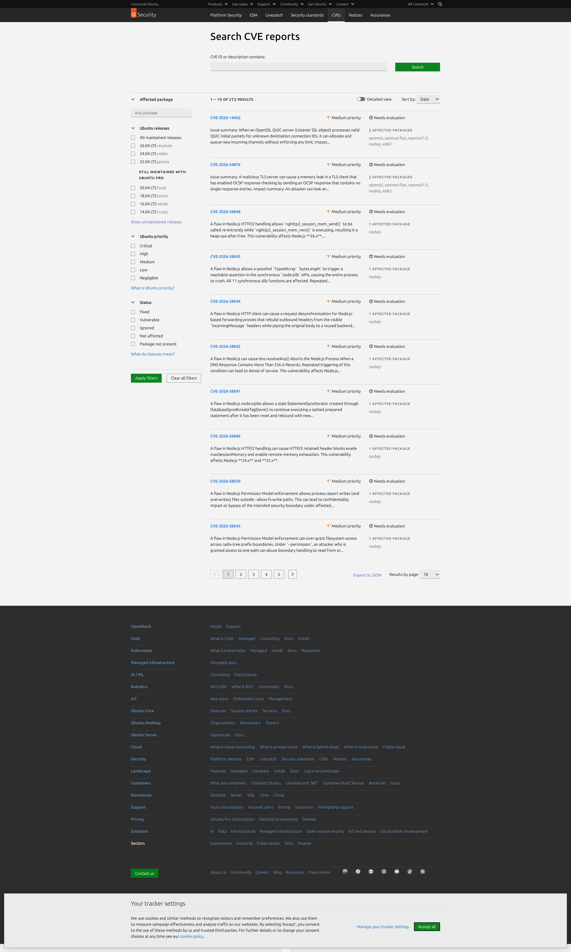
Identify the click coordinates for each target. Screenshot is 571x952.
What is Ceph (222, 638)
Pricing (284, 807)
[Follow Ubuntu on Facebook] (359, 873)
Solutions (139, 831)
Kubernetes (141, 650)
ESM (254, 15)
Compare (260, 771)
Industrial (244, 843)
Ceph (135, 638)
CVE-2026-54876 (225, 164)
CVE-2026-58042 (225, 346)
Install (215, 626)
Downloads (141, 795)
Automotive (221, 843)
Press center (319, 872)
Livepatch (274, 15)
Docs (288, 638)
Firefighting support (336, 807)
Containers (141, 783)
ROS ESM (218, 686)
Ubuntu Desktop (146, 722)
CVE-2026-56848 (225, 211)
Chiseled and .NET (302, 783)
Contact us (144, 873)
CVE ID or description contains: (237, 56)
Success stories (244, 710)
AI (212, 831)
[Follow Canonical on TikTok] (411, 873)
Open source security (325, 831)
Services (270, 710)
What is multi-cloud (361, 747)
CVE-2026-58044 (225, 301)
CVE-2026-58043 (225, 526)
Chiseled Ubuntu (266, 783)
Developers (250, 722)
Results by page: (404, 574)
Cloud (136, 747)
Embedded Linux (248, 698)
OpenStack (141, 626)
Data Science (245, 674)
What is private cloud (278, 747)
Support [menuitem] (264, 4)
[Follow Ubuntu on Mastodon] (346, 873)
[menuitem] (421, 4)
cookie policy (191, 936)
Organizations (222, 722)
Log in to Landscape (321, 771)
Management (280, 698)
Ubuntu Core (142, 710)
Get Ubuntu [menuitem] (317, 4)
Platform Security (226, 15)
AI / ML (137, 674)
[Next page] (292, 574)
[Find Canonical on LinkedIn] (372, 873)
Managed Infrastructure (281, 831)
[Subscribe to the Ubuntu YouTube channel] (398, 873)
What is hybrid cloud (320, 747)
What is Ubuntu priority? (152, 288)
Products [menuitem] (215, 4)
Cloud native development (404, 831)
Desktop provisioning (278, 819)
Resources (311, 650)
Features (218, 710)
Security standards (307, 15)
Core (264, 795)
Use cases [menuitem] (240, 4)
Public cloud (394, 747)
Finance (304, 843)
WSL (251, 795)
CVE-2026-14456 (225, 117)
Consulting (269, 638)
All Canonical (418, 4)
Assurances (380, 15)
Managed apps (223, 662)
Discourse (304, 807)
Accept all (427, 926)
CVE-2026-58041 (225, 391)
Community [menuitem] (289, 4)
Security (138, 759)
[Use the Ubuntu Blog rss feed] (424, 873)
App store (219, 698)
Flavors (272, 722)
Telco (289, 843)
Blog (277, 872)
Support (233, 626)
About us (218, 872)
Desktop (218, 795)
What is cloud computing (232, 747)
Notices (355, 15)
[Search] (440, 4)
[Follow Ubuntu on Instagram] (385, 873)
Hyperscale (220, 734)
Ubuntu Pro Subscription (232, 819)
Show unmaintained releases (156, 222)
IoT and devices (362, 831)
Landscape (141, 771)
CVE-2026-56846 (225, 436)
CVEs (336, 15)
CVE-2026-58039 (225, 481)
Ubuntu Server (144, 734)
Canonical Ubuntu (145, 4)
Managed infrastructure (153, 662)
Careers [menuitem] (342, 4)
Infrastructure (243, 831)
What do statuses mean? (153, 354)
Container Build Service (343, 783)
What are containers (228, 783)
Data (222, 831)
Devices (309, 819)
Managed (247, 638)
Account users (260, 807)
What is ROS (242, 686)
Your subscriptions (226, 807)
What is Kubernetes (227, 650)
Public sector (268, 843)
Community (268, 686)
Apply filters (146, 378)
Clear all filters (184, 378)
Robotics (139, 686)
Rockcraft (377, 783)
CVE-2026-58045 (225, 256)
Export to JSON (367, 575)
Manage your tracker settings (383, 926)
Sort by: (409, 99)
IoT (134, 698)
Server (236, 795)
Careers (262, 872)
